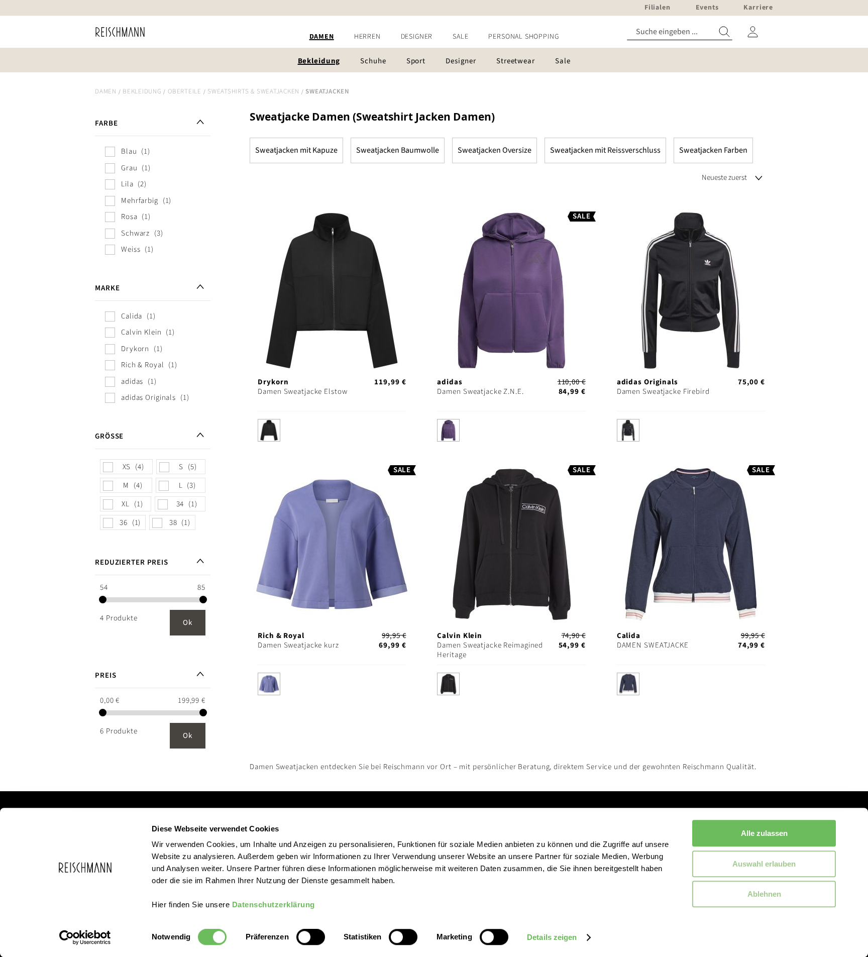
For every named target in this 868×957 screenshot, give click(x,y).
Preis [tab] (105, 675)
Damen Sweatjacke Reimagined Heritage (490, 650)
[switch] (310, 938)
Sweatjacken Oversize (494, 150)
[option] (269, 430)
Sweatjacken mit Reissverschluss (605, 150)
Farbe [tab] (106, 123)
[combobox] (679, 32)
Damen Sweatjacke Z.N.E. (480, 391)
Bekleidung (142, 91)
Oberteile (184, 91)
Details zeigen (552, 937)
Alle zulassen (764, 833)
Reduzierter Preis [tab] (131, 562)
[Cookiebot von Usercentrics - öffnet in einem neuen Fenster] (85, 937)
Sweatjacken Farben (713, 150)
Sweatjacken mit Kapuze (296, 150)
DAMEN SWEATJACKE (653, 645)
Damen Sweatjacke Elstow (302, 391)
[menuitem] (321, 37)
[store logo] (116, 32)
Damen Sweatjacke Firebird (663, 391)
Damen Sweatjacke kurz (298, 645)
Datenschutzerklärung (273, 904)
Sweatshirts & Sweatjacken (253, 91)
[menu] (434, 37)
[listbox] (332, 433)
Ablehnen (764, 894)
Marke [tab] (107, 288)
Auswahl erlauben (764, 864)
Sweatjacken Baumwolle (397, 150)
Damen (106, 91)
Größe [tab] (109, 436)
